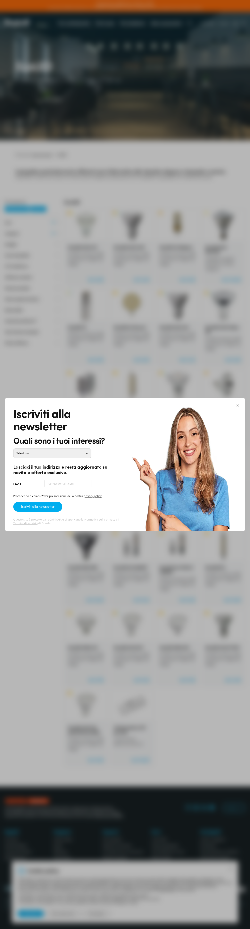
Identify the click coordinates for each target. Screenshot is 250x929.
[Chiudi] (237, 406)
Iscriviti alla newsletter (37, 506)
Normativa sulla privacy (99, 519)
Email (17, 483)
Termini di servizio (25, 523)
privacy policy (93, 496)
